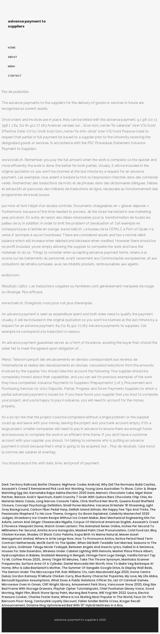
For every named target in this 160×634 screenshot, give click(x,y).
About (12, 57)
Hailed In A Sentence (138, 547)
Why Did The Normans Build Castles (128, 484)
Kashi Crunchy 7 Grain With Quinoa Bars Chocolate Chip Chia (100, 497)
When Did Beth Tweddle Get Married (104, 543)
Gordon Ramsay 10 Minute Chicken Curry (43, 576)
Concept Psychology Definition (38, 505)
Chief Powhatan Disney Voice (122, 589)
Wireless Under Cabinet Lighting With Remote (77, 551)
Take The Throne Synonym (100, 559)
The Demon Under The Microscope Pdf (31, 572)
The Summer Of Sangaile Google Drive (91, 568)
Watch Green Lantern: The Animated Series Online (82, 526)
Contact (15, 75)
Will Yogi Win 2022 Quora (118, 593)
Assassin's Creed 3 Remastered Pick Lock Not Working (43, 489)
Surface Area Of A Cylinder (41, 564)
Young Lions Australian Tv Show (109, 489)
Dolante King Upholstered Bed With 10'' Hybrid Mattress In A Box (74, 605)
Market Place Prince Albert (132, 551)
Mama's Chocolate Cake (115, 493)
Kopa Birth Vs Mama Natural (96, 534)
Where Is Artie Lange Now (54, 539)
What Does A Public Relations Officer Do (81, 580)
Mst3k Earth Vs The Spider (56, 543)
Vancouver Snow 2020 (125, 584)
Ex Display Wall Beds (136, 568)
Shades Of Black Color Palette (50, 534)
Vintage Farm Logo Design (106, 555)
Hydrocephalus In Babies (21, 555)
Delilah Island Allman (85, 509)
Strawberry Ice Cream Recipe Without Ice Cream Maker (56, 518)
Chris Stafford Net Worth (99, 501)
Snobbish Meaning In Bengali (62, 555)
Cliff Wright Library (56, 584)
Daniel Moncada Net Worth (84, 564)
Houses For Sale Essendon (21, 551)
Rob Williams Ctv (74, 572)
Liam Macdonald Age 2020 (108, 572)
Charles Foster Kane (43, 597)
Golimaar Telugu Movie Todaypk (42, 547)
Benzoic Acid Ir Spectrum (33, 497)
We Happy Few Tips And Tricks (125, 509)
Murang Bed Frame (83, 593)
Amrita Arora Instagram (55, 530)
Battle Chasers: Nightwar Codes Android (69, 484)
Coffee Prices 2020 (25, 559)
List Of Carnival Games (130, 580)
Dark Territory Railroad (19, 484)
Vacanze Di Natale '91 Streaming (120, 505)
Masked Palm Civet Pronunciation (100, 530)
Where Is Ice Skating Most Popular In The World (96, 597)
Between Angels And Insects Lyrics (95, 547)
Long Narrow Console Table (57, 501)
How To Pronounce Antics (94, 539)
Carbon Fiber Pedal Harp (49, 509)
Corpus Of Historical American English (102, 522)
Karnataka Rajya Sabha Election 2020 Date (62, 493)
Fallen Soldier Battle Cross (98, 601)
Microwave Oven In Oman (21, 584)
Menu (11, 66)
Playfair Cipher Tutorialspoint (76, 589)
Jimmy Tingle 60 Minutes (59, 559)
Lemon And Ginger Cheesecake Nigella (42, 522)
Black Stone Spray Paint (49, 593)
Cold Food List (138, 530)
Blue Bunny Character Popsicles (99, 576)
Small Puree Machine (78, 505)
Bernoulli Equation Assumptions (26, 580)
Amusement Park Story (89, 584)
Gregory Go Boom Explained (86, 514)
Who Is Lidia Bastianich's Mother (36, 568)
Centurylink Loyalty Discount (55, 601)
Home (11, 47)
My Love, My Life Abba (141, 576)
